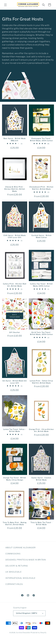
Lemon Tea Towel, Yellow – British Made (14, 430)
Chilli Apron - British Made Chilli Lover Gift (14, 236)
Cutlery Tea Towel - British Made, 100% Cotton (41, 285)
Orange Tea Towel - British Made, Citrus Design (14, 479)
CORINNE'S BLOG (14, 584)
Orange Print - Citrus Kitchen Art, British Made (41, 430)
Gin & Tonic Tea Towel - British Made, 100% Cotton (41, 333)
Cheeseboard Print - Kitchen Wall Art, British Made (41, 188)
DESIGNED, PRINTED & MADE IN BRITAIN (25, 560)
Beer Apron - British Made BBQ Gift (15, 139)
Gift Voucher (14, 332)
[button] (5, 5)
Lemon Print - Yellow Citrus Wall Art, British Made (41, 382)
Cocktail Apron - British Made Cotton (41, 236)
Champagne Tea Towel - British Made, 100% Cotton (41, 139)
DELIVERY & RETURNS (16, 566)
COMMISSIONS (13, 553)
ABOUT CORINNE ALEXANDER (20, 547)
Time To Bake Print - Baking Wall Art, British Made (15, 523)
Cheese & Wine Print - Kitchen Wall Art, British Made (14, 189)
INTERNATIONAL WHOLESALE (20, 578)
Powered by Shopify (38, 632)
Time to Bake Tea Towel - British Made (41, 523)
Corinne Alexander (23, 632)
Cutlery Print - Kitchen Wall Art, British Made (14, 285)
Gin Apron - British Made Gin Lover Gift (14, 382)
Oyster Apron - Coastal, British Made (41, 479)
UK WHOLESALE (13, 572)
